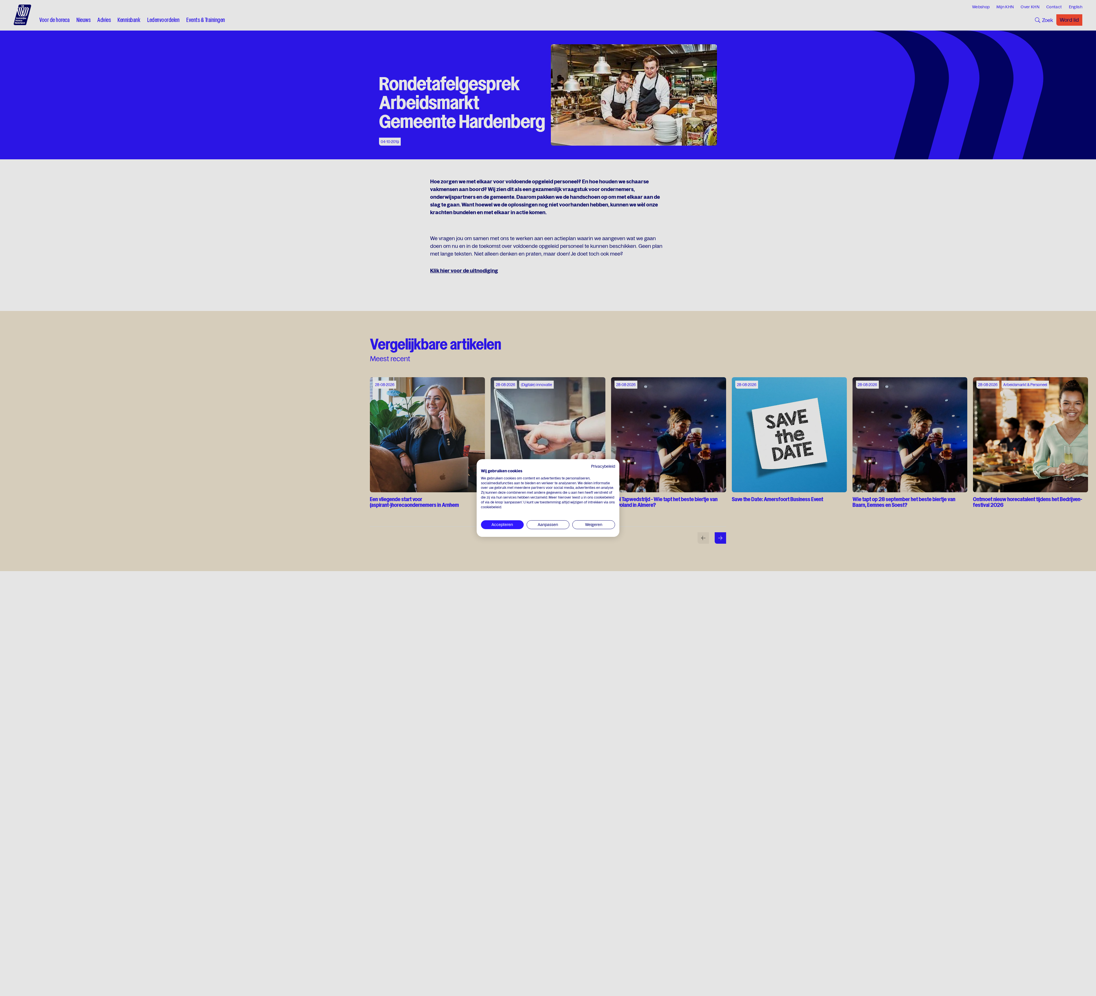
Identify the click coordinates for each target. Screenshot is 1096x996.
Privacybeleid (603, 466)
